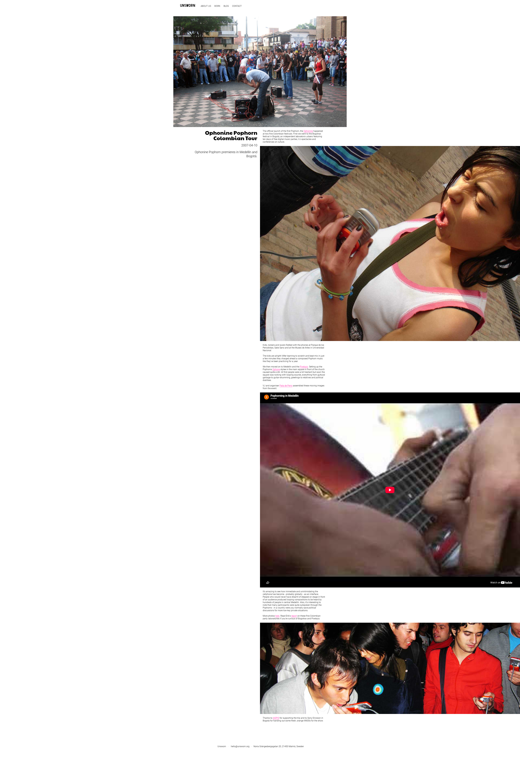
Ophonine (308, 131)
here (277, 616)
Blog (226, 6)
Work (217, 6)
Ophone (276, 369)
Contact (237, 6)
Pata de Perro (286, 385)
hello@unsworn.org (240, 746)
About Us (206, 6)
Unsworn (221, 746)
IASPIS (276, 718)
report (294, 616)
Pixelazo (304, 366)
